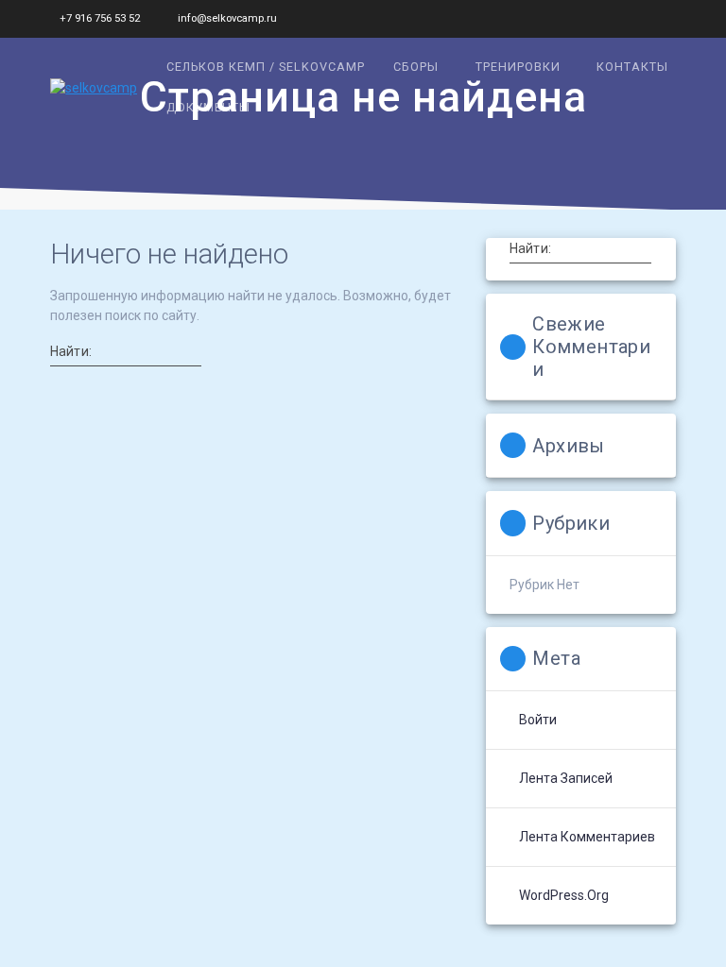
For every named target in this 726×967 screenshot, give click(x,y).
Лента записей (566, 778)
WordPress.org (564, 895)
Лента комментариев (587, 836)
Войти (538, 719)
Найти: (71, 351)
